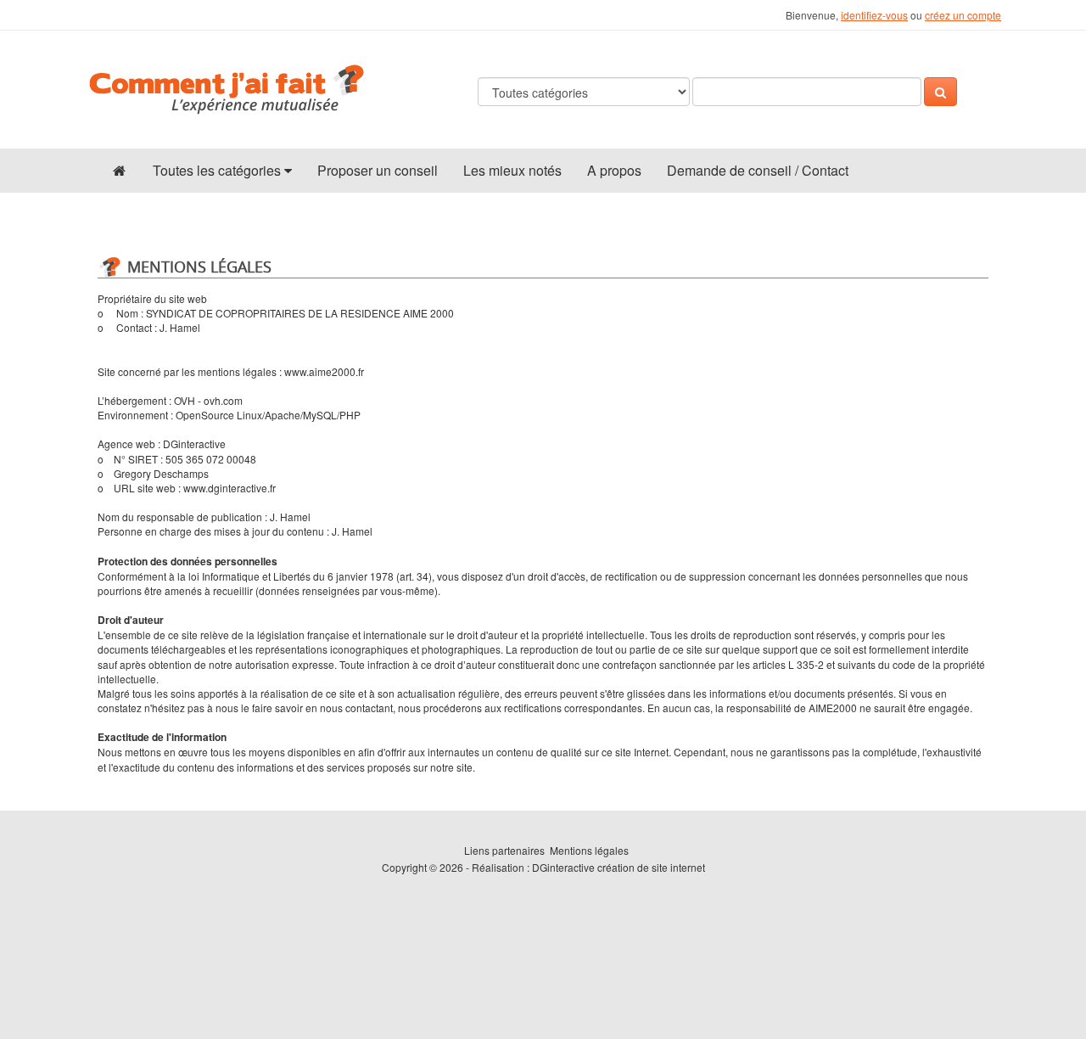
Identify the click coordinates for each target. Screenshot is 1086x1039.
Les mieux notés (512, 170)
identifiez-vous (874, 15)
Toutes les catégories (218, 170)
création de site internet (651, 867)
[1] (940, 91)
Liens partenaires (504, 850)
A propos (614, 170)
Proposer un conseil (377, 170)
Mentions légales (589, 850)
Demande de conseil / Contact (757, 170)
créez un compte (963, 15)
